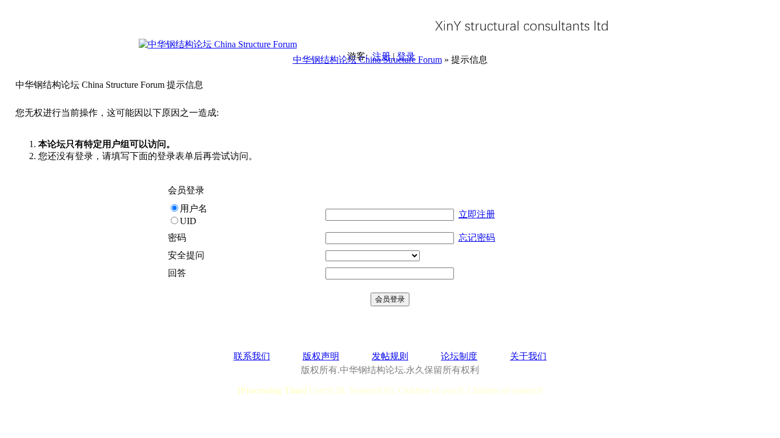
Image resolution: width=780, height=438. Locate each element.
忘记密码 (477, 237)
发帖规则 (390, 356)
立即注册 (477, 214)
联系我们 (252, 356)
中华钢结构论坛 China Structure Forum (367, 59)
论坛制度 (459, 356)
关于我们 (528, 356)
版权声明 (321, 356)
